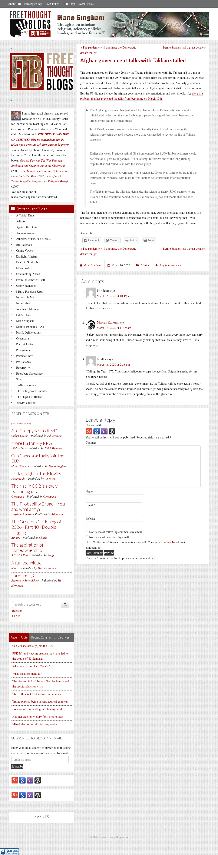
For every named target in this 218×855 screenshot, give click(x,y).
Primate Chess (24, 356)
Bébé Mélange (53, 448)
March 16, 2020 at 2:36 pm (113, 364)
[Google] (22, 780)
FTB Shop (68, 4)
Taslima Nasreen (26, 385)
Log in (16, 616)
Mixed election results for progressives (35, 724)
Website (90, 518)
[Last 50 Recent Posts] (21, 423)
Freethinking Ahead (28, 274)
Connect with (94, 425)
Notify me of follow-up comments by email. (116, 532)
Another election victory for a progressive (37, 717)
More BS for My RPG (31, 443)
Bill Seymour (24, 245)
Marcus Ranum (47, 568)
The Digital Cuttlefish (29, 397)
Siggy (51, 555)
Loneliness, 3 (23, 575)
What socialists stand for (27, 674)
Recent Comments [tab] (43, 637)
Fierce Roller (24, 268)
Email (90, 505)
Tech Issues (52, 4)
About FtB (14, 4)
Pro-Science (23, 362)
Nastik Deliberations (28, 332)
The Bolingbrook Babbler (31, 391)
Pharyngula (23, 350)
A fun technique (26, 562)
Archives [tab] (64, 637)
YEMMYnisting (26, 403)
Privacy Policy (33, 4)
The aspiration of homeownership (27, 547)
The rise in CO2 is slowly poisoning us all (34, 488)
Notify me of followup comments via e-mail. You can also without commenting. (135, 545)
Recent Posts (85, 4)
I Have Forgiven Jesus (29, 291)
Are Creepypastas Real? (34, 430)
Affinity (21, 221)
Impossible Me (25, 297)
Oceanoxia (22, 338)
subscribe (169, 542)
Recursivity (23, 367)
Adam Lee (57, 514)
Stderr (20, 379)
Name (90, 491)
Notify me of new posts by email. (109, 537)
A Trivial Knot (25, 215)
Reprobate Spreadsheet (29, 373)
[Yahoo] (30, 780)
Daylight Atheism (26, 256)
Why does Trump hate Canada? (31, 666)
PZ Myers (50, 479)
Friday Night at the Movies (36, 473)
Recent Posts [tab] (19, 637)
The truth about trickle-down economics (36, 694)
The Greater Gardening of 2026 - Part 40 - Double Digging (36, 527)
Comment (91, 442)
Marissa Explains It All (30, 327)
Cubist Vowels (24, 250)
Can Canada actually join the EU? (32, 646)
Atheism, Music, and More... (33, 239)
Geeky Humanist (26, 286)
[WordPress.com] (37, 780)
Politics (145, 265)
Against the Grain (26, 227)
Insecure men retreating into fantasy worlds (38, 709)
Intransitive (23, 303)
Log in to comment (171, 265)
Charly (43, 538)
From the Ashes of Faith (31, 280)
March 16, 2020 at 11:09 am (114, 328)
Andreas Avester (26, 233)
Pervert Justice (25, 344)
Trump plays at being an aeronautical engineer (40, 701)
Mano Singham (25, 321)
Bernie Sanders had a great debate (183, 47)
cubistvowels (54, 436)
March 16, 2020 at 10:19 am (114, 296)
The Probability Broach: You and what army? (38, 506)
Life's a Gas (23, 315)
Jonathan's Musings (27, 309)
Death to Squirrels (27, 262)
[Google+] (14, 780)
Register (17, 611)
